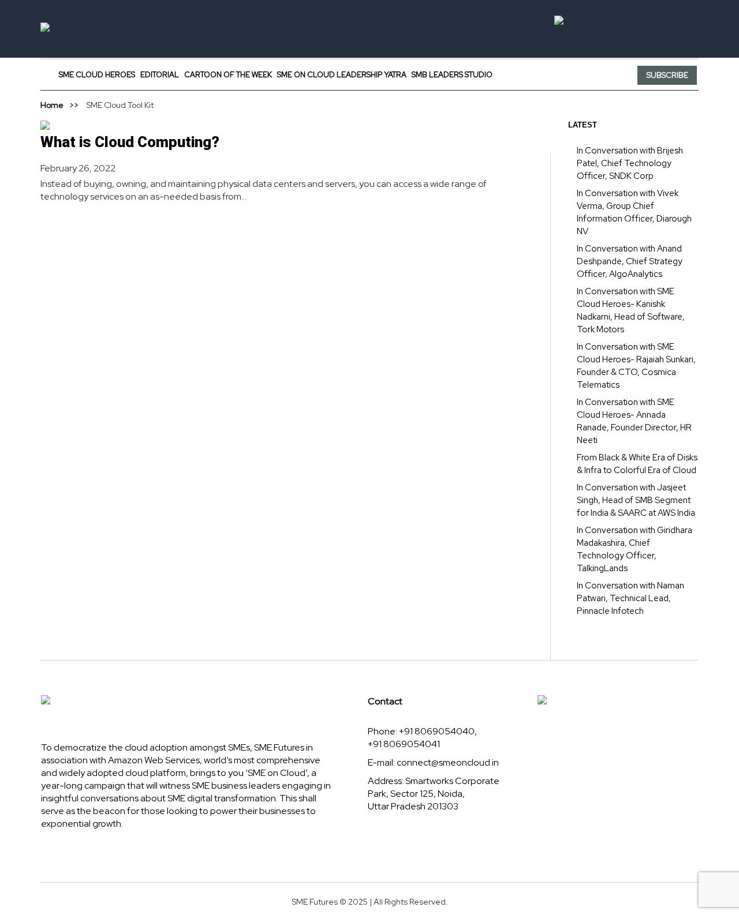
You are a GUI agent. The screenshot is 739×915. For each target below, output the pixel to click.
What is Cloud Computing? (129, 142)
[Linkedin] (555, 75)
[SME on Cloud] (369, 29)
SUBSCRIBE (667, 75)
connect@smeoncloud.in (448, 762)
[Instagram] (569, 75)
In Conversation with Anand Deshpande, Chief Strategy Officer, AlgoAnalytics (629, 261)
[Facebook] (528, 75)
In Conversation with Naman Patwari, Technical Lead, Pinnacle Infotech (630, 598)
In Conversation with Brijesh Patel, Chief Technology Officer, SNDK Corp (630, 163)
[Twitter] (541, 75)
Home (52, 105)
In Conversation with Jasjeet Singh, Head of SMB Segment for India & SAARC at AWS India (636, 500)
